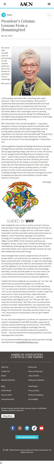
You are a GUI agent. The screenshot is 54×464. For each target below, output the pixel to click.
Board (3, 375)
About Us (4, 367)
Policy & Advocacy (35, 371)
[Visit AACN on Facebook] (12, 428)
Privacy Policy (33, 390)
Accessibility (33, 399)
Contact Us (5, 371)
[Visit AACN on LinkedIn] (27, 428)
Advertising (32, 386)
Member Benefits (8, 380)
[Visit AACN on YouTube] (41, 428)
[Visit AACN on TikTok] (34, 428)
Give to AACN (6, 395)
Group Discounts (7, 399)
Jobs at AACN (33, 375)
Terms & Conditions (36, 395)
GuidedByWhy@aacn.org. (27, 342)
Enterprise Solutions (36, 380)
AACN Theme (6, 390)
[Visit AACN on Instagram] (19, 428)
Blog (3, 386)
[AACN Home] (27, 4)
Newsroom (32, 367)
